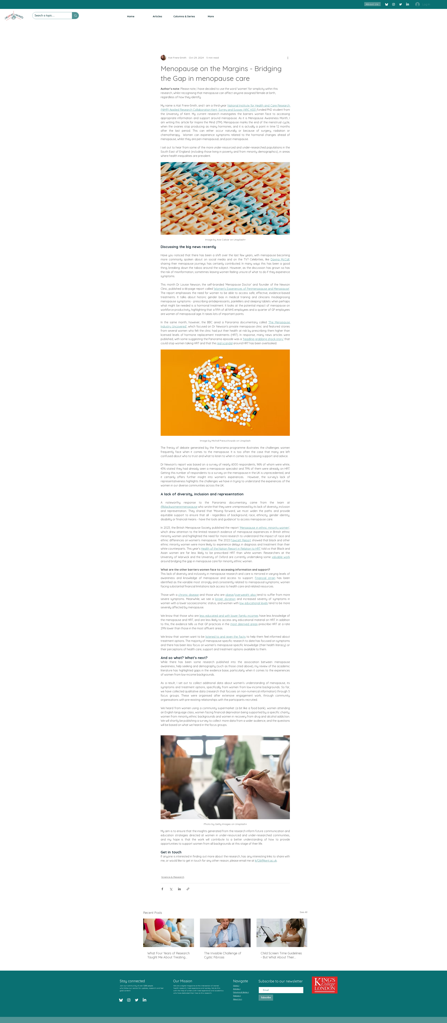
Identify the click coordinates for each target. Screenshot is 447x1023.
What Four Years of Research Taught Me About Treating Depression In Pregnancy (168, 955)
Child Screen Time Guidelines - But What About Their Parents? (281, 955)
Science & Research (172, 877)
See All (303, 912)
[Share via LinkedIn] (179, 889)
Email (261, 984)
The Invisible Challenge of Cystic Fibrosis (222, 955)
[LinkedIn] (407, 4)
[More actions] (288, 58)
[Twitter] (400, 4)
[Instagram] (393, 4)
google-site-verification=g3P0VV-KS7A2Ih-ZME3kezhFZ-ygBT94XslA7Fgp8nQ (197, 1000)
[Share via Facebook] (162, 889)
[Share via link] (188, 889)
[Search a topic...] (75, 15)
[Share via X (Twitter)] (171, 889)
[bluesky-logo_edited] (386, 4)
